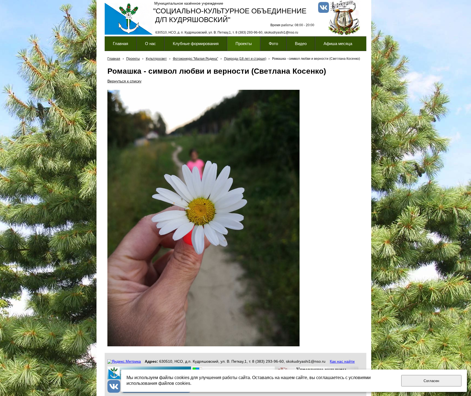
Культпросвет (156, 59)
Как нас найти (342, 361)
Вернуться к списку (124, 81)
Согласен (431, 381)
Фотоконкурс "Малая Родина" (195, 59)
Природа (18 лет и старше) (245, 59)
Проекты (133, 59)
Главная (113, 59)
